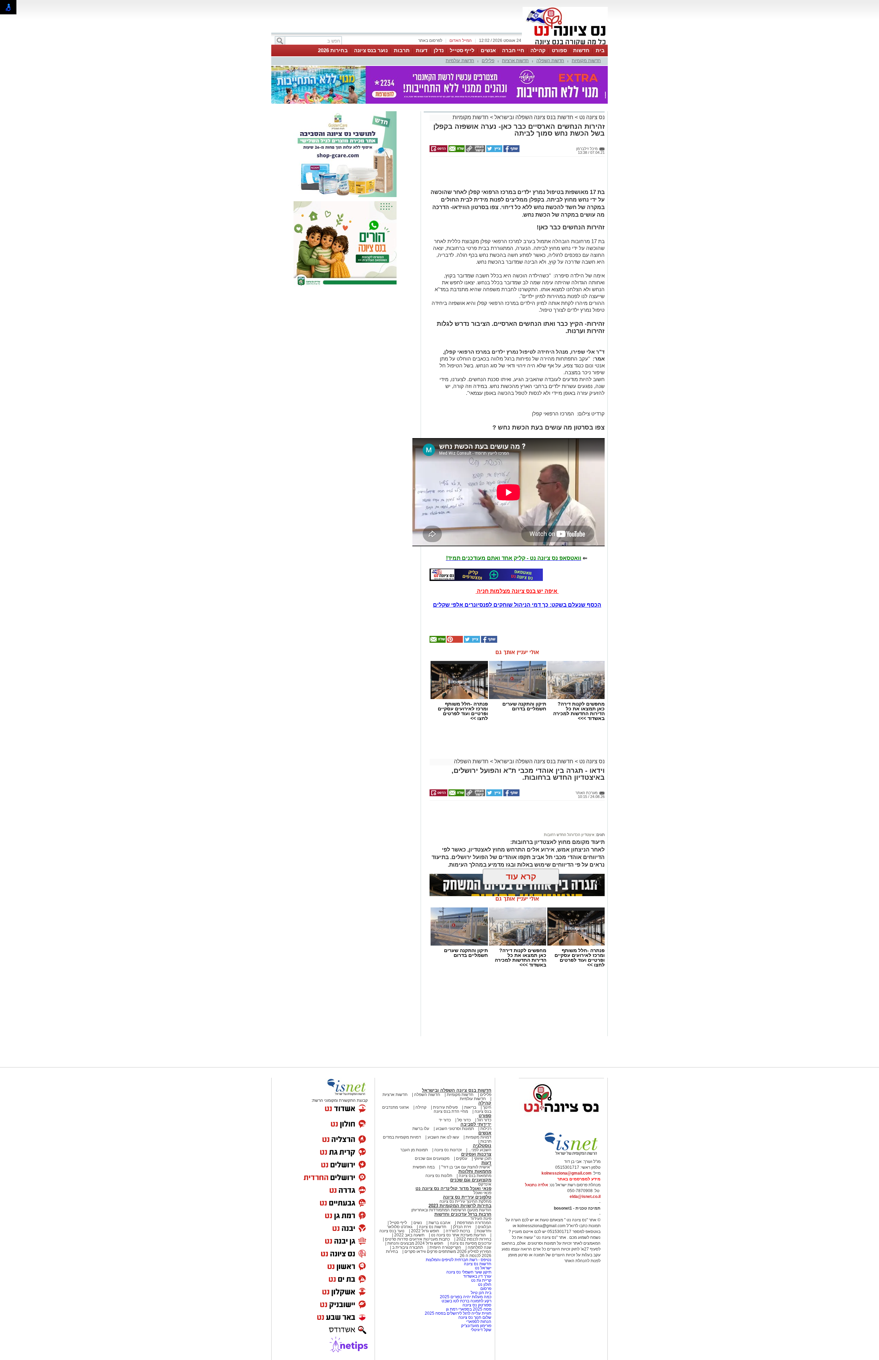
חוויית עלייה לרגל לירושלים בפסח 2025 (458, 1313)
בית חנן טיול (481, 1292)
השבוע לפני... (479, 1149)
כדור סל (464, 1120)
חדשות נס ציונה (432, 1226)
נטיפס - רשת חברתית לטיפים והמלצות (458, 1259)
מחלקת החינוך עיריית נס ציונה (465, 1201)
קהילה (538, 50)
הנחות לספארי (478, 1321)
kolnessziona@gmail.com (566, 1173)
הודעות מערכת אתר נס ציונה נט (458, 1235)
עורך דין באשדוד (477, 1276)
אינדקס (484, 1184)
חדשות (581, 50)
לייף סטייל (462, 50)
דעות (421, 50)
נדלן (439, 50)
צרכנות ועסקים (476, 1154)
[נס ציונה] (565, 44)
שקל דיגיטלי (481, 1329)
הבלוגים (484, 1226)
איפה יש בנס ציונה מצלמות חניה (517, 591)
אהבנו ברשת (439, 1222)
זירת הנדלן (461, 1226)
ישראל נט (482, 1268)
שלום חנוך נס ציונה (474, 1317)
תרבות (402, 50)
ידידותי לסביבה (475, 1124)
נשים (417, 1222)
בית (600, 50)
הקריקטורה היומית (445, 1247)
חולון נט (484, 1284)
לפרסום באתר (430, 40)
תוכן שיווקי (482, 1158)
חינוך (487, 1107)
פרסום (485, 1288)
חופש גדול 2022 (425, 1230)
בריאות (470, 1107)
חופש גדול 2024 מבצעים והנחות (414, 1243)
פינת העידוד (480, 1218)
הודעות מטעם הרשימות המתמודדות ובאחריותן (451, 1210)
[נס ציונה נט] (561, 1118)
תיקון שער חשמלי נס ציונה (468, 1272)
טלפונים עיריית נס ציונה (467, 1197)
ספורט (559, 50)
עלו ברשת (420, 1128)
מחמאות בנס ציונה (474, 1175)
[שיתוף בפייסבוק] (511, 151)
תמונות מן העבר (414, 1149)
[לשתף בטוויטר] (493, 151)
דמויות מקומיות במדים (402, 1137)
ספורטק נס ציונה (477, 1305)
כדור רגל (483, 1120)
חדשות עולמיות (460, 60)
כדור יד (445, 1120)
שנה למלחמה (479, 1247)
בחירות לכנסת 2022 (473, 1239)
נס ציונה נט (591, 117)
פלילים (488, 60)
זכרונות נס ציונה (448, 1149)
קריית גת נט (481, 1280)
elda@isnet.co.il (585, 1196)
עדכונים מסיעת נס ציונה (470, 1243)
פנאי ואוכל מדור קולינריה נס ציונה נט (453, 1188)
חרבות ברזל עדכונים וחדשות (462, 1214)
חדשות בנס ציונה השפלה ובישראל (533, 117)
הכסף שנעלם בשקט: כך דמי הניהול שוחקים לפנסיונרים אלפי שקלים (517, 605)
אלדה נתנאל (536, 1184)
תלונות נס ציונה (438, 1175)
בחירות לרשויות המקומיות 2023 (460, 1205)
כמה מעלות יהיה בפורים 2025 (465, 1296)
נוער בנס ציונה (371, 50)
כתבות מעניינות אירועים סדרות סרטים (417, 1239)
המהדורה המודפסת (474, 1222)
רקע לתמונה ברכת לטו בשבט (466, 1301)
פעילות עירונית (445, 1107)
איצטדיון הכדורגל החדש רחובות (569, 835)
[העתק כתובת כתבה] (475, 151)
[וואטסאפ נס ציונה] (486, 575)
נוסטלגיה (482, 1145)
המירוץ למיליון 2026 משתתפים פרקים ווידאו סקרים (447, 1251)
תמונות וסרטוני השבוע (455, 1128)
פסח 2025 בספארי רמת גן (468, 1309)
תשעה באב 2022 (409, 1235)
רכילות (485, 1128)
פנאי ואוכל (482, 1192)
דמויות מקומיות (478, 1137)
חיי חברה (513, 50)
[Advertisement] (514, 175)
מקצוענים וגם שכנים (432, 1158)
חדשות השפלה (550, 60)
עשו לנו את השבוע (443, 1137)
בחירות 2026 (333, 50)
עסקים (461, 1158)
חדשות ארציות (515, 60)
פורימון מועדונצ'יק (476, 1325)
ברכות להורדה (458, 1230)
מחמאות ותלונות (474, 1171)
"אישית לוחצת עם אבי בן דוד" (466, 1167)
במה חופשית (424, 1167)
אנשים (488, 50)
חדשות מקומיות (586, 60)
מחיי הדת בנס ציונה (451, 1111)
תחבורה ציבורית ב (407, 1247)
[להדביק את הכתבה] (454, 641)
